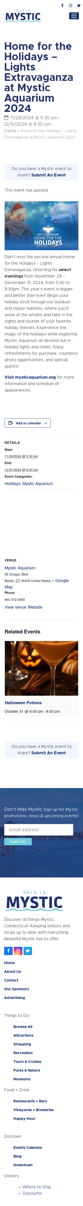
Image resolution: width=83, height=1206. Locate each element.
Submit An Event (48, 175)
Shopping (22, 1044)
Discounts (32, 1194)
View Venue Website (23, 607)
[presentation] (41, 668)
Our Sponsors (16, 989)
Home (9, 963)
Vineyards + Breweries (33, 1110)
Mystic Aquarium (37, 483)
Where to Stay (37, 1187)
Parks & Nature (26, 1070)
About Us (12, 971)
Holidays (13, 483)
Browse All (22, 1027)
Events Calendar (27, 1147)
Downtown (23, 1165)
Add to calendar (28, 423)
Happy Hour (24, 1119)
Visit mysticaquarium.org (30, 377)
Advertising (14, 998)
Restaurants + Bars (30, 1101)
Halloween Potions (23, 703)
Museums (21, 1079)
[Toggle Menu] (74, 16)
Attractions (23, 1035)
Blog (17, 1156)
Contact (11, 980)
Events (10, 131)
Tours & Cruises (27, 1062)
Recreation (23, 1053)
